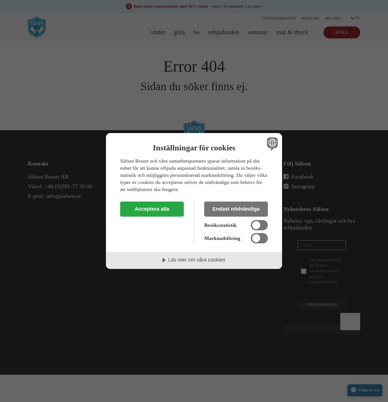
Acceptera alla (152, 209)
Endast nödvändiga (236, 209)
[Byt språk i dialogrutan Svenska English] (271, 143)
